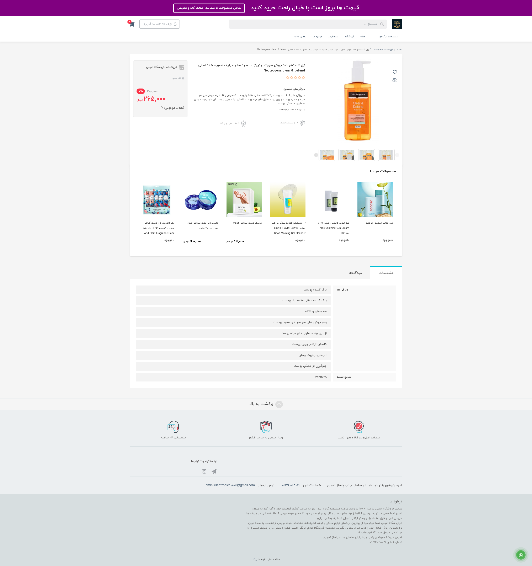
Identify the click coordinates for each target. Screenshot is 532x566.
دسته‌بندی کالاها (389, 37)
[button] (134, 24)
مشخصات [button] (386, 273)
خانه (362, 37)
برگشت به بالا (261, 404)
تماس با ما (300, 37)
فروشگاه (349, 37)
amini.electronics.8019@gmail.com (230, 485)
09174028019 (290, 485)
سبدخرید (333, 37)
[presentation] (397, 155)
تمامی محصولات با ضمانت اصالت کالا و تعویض (209, 8)
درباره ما (317, 37)
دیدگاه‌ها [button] (355, 273)
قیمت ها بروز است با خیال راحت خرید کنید (304, 8)
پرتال (254, 559)
